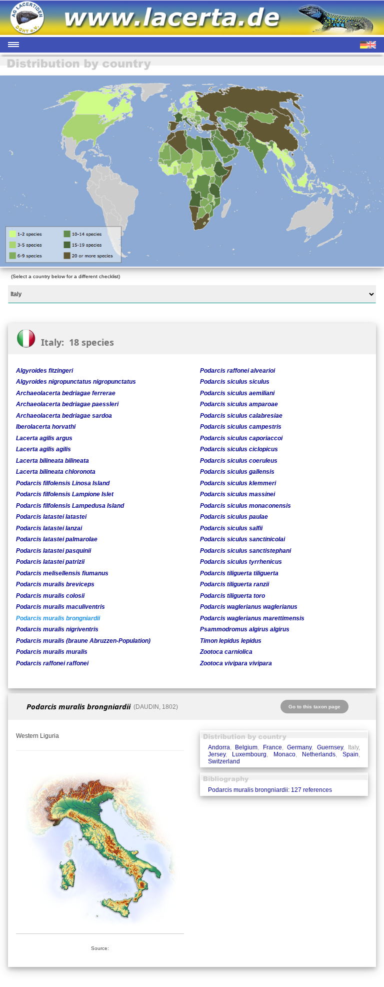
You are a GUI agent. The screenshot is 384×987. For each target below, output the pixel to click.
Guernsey (330, 747)
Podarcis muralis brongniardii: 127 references (270, 789)
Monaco (285, 754)
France (272, 747)
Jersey (217, 754)
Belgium (246, 747)
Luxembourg (249, 754)
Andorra (219, 747)
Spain (350, 754)
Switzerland (224, 761)
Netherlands (319, 754)
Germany (299, 747)
